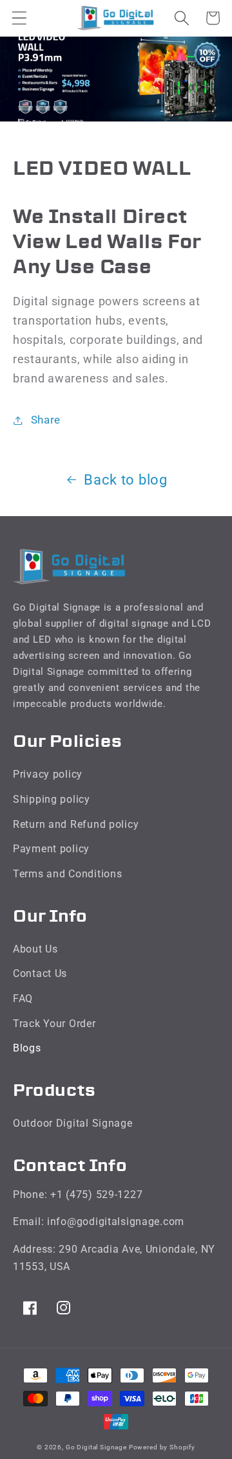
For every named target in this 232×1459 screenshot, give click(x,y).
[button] (19, 18)
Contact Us (40, 973)
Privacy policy (47, 774)
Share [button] (46, 419)
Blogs (27, 1048)
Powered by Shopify (162, 1447)
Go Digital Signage (97, 1447)
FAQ (23, 998)
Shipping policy (51, 799)
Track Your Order (54, 1023)
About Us (35, 949)
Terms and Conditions (67, 874)
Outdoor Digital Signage (73, 1123)
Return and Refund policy (76, 824)
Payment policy (51, 849)
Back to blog (126, 480)
